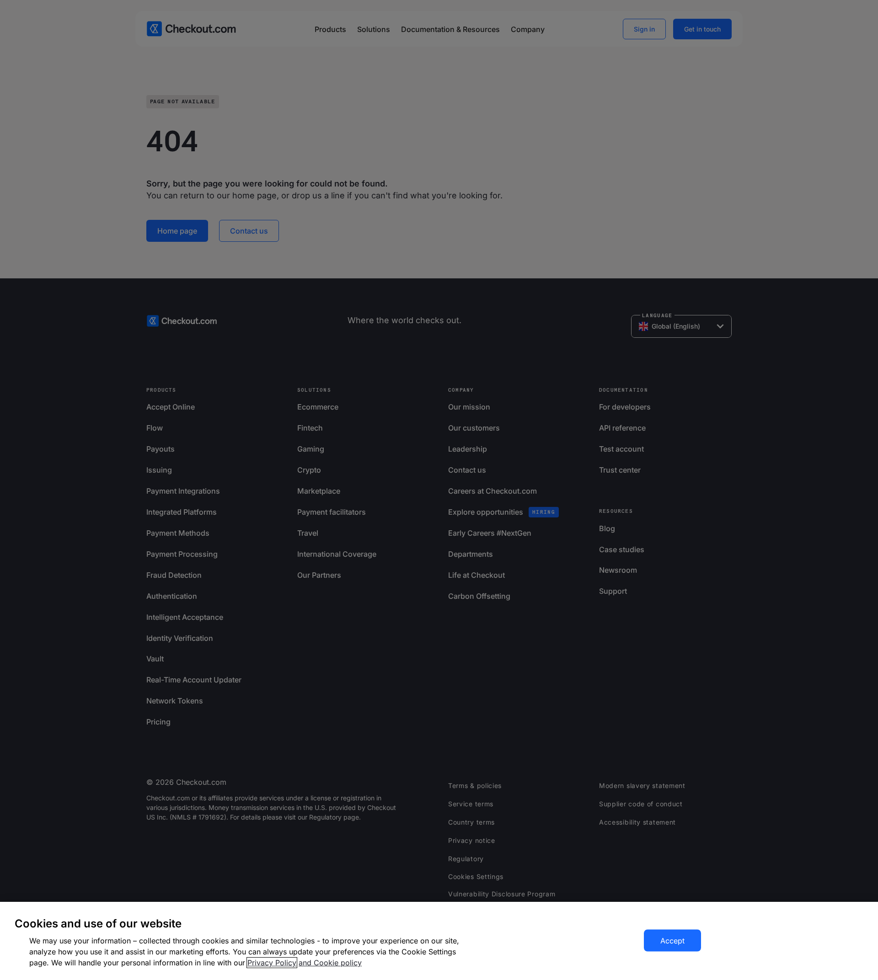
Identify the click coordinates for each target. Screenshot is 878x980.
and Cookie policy (330, 962)
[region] (439, 941)
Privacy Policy (271, 962)
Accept (672, 940)
